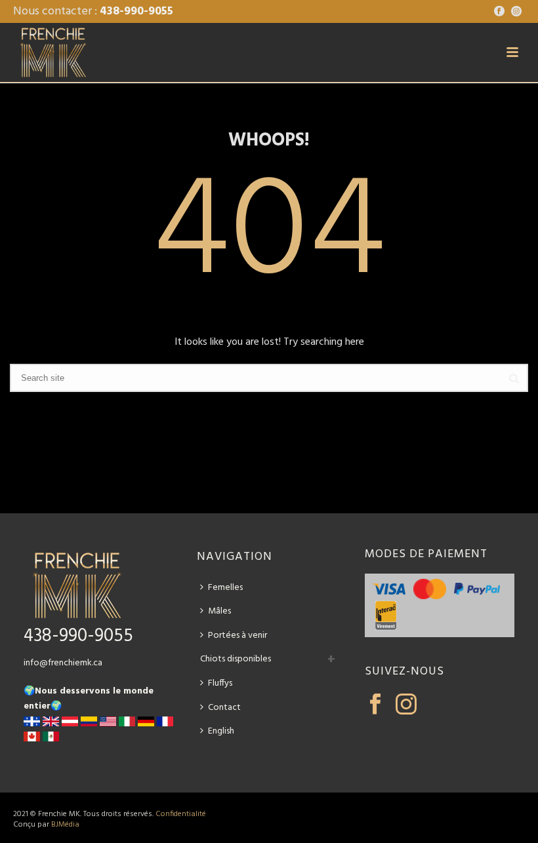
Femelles (225, 587)
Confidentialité (180, 814)
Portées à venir (237, 635)
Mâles (219, 611)
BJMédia (65, 824)
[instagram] (406, 705)
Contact (224, 707)
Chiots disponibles (235, 659)
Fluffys (220, 683)
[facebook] (375, 705)
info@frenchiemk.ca (63, 663)
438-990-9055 (136, 11)
